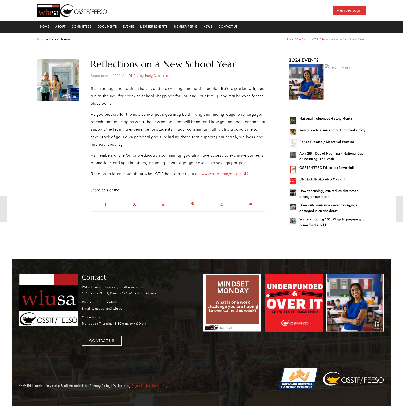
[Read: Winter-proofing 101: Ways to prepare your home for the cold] (293, 221)
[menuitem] (44, 27)
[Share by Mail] (250, 204)
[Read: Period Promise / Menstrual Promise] (293, 143)
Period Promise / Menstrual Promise (326, 142)
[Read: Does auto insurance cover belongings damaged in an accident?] (293, 207)
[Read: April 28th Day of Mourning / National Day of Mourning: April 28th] (293, 155)
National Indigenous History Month (325, 118)
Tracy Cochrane (156, 76)
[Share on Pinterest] (192, 204)
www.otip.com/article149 (225, 173)
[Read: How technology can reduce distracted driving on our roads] (293, 193)
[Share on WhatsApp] (163, 204)
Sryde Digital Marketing (149, 386)
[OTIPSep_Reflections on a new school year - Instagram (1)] (58, 80)
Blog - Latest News (54, 39)
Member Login (349, 10)
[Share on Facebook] (105, 204)
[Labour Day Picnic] (3, 209)
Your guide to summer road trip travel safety (332, 130)
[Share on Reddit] (221, 204)
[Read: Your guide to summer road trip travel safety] (293, 132)
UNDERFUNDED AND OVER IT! (322, 179)
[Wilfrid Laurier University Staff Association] (72, 10)
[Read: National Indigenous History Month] (293, 120)
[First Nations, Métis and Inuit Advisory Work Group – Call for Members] (399, 209)
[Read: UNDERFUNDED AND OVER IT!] (293, 181)
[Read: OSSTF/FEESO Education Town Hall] (293, 169)
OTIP (132, 76)
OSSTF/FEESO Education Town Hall (326, 167)
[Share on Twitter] (134, 204)
